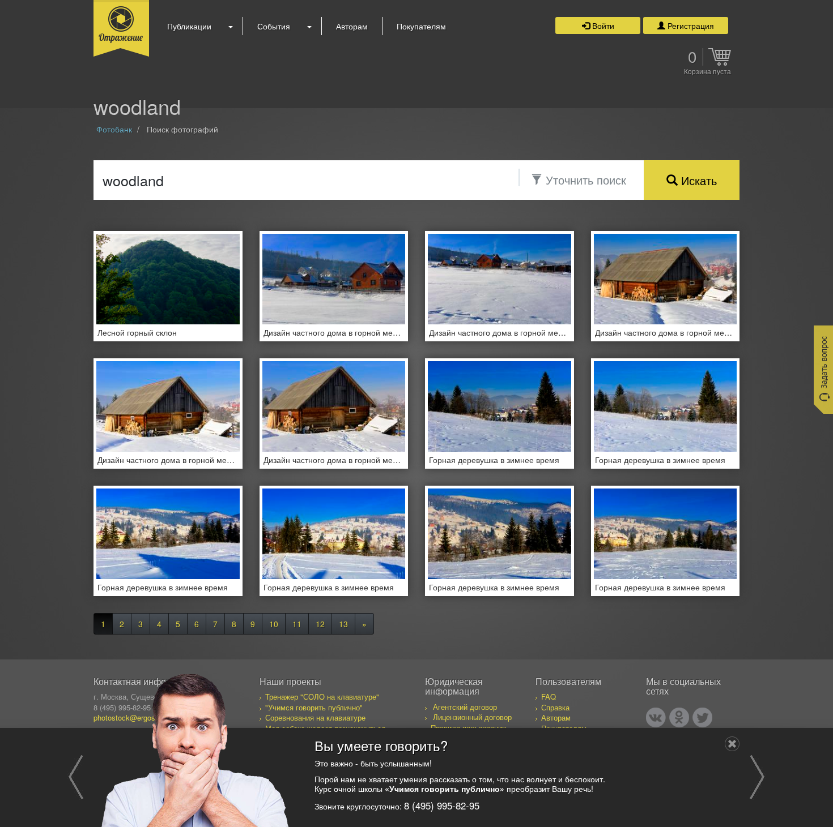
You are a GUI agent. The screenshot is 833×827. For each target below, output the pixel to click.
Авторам (352, 26)
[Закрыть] (732, 743)
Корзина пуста (707, 71)
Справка (555, 707)
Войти (602, 25)
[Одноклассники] (679, 717)
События (273, 26)
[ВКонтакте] (656, 717)
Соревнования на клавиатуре (315, 717)
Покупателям (421, 26)
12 (320, 623)
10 (273, 623)
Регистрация (689, 25)
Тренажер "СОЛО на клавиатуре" (322, 696)
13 (343, 623)
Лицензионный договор (472, 717)
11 (296, 623)
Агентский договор (465, 706)
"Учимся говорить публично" (314, 707)
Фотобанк (114, 129)
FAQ (548, 696)
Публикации (189, 26)
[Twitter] (702, 717)
